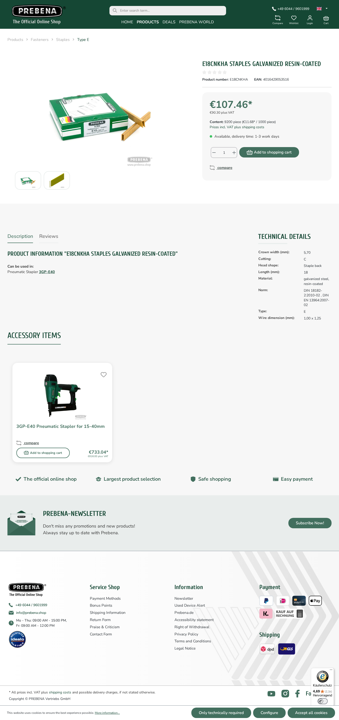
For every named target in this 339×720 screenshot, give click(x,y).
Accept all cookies (311, 713)
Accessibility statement (194, 619)
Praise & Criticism (105, 627)
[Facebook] (297, 693)
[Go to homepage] (35, 15)
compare (224, 167)
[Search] (114, 10)
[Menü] (331, 671)
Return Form (100, 619)
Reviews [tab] (48, 236)
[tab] (20, 237)
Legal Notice (185, 648)
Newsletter (183, 598)
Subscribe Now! (310, 523)
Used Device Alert (189, 605)
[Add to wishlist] (103, 374)
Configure (269, 713)
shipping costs (60, 692)
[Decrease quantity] (214, 152)
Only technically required (221, 713)
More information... (107, 713)
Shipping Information (108, 612)
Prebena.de (184, 612)
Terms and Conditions (192, 641)
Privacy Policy (186, 634)
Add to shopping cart (273, 152)
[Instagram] (285, 693)
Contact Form (101, 634)
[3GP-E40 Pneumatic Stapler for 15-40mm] (62, 395)
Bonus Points (101, 605)
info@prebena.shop (31, 612)
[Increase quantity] (234, 152)
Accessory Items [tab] (34, 335)
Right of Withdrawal (191, 627)
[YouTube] (271, 693)
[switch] (323, 701)
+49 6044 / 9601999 (293, 8)
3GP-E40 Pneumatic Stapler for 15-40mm (60, 426)
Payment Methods (105, 598)
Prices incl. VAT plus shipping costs (237, 127)
